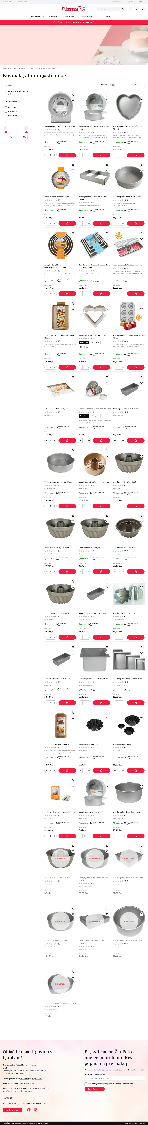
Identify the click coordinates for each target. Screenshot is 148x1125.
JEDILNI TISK (69, 17)
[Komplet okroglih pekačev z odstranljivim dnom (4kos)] (60, 245)
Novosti (53, 17)
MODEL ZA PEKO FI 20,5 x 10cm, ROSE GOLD (94, 482)
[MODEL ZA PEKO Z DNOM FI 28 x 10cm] (60, 463)
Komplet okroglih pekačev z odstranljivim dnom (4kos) (55, 266)
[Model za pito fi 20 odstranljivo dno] (60, 177)
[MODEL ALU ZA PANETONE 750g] (129, 594)
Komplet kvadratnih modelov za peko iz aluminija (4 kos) (94, 266)
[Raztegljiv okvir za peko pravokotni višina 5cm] (95, 177)
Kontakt (130, 2)
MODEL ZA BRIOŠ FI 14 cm (122, 744)
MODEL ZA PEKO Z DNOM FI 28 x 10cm (58, 482)
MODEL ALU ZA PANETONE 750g (124, 613)
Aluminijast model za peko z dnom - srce (95, 409)
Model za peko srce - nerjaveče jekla (93, 335)
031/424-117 (8, 2)
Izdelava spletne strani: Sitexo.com (135, 1123)
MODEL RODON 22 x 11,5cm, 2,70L (56, 613)
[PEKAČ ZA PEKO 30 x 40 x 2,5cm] (60, 389)
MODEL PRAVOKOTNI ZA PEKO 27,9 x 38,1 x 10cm (93, 942)
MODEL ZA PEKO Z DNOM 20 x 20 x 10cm (94, 679)
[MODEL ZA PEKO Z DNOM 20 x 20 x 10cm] (95, 659)
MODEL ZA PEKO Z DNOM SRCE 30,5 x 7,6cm (60, 1003)
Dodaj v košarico (67, 155)
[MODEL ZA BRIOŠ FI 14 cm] (129, 725)
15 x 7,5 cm (84, 416)
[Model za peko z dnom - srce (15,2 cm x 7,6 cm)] (129, 107)
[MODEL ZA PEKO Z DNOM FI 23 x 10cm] (129, 793)
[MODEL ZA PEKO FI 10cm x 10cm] (95, 793)
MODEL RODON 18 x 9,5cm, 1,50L (124, 482)
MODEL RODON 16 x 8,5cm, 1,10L (90, 548)
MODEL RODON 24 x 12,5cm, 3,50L (56, 548)
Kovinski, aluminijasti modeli (51, 68)
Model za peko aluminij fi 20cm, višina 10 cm (94, 127)
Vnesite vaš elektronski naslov (95, 1074)
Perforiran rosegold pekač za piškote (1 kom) (59, 336)
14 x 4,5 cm (84, 342)
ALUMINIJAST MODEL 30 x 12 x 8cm (57, 679)
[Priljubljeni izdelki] (137, 9)
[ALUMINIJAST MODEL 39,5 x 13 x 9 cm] (95, 594)
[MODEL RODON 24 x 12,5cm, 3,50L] (60, 528)
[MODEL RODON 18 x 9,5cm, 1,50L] (129, 463)
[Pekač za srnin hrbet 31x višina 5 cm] (129, 245)
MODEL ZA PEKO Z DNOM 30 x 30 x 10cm (128, 878)
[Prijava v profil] (130, 9)
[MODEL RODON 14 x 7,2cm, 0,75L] (129, 528)
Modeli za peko (35, 68)
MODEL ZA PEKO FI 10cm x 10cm (90, 812)
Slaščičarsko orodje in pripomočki (19, 68)
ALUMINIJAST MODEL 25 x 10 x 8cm (125, 409)
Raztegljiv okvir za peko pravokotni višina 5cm (93, 198)
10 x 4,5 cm (95, 342)
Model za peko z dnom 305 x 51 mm (127, 197)
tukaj (131, 1083)
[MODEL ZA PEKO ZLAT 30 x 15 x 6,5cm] (60, 725)
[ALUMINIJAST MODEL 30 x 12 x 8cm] (60, 659)
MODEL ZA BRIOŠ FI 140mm (88, 744)
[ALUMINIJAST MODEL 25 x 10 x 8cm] (129, 389)
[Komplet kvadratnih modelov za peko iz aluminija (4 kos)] (95, 245)
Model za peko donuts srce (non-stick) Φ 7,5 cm (129, 336)
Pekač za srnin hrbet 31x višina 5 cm (127, 265)
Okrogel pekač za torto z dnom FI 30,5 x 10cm (93, 879)
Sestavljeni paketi (90, 17)
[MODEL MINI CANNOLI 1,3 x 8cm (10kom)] (60, 793)
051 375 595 (24, 1078)
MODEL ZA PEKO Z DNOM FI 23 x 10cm (126, 812)
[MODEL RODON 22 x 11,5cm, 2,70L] (60, 594)
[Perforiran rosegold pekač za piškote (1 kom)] (60, 316)
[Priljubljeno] (73, 100)
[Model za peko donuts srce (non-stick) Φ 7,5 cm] (129, 316)
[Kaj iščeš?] (123, 9)
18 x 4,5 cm (84, 347)
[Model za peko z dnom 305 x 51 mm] (129, 177)
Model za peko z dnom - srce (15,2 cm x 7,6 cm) (128, 127)
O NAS (107, 17)
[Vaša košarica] (143, 9)
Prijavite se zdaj (94, 1089)
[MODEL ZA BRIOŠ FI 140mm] (95, 725)
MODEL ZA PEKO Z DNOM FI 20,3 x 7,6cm (127, 940)
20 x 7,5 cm (95, 416)
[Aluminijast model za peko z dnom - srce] (95, 389)
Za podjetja (140, 2)
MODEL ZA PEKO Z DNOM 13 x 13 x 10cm (127, 679)
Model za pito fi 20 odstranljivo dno (58, 197)
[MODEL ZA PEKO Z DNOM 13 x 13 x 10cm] (129, 659)
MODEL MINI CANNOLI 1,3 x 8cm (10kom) (59, 812)
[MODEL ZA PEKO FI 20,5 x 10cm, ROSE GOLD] (95, 463)
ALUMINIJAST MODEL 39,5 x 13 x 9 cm (92, 613)
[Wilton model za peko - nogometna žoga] (60, 107)
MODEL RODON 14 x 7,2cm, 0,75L (124, 548)
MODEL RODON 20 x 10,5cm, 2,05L (56, 878)
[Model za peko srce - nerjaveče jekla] (95, 316)
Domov (5, 68)
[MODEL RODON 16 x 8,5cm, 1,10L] (95, 528)
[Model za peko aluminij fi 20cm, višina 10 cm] (95, 107)
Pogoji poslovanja (116, 2)
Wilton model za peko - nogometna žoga (60, 126)
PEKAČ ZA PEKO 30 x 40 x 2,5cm (56, 409)
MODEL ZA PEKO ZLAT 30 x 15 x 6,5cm (57, 744)
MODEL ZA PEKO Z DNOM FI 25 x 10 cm (58, 940)
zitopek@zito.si (22, 2)
